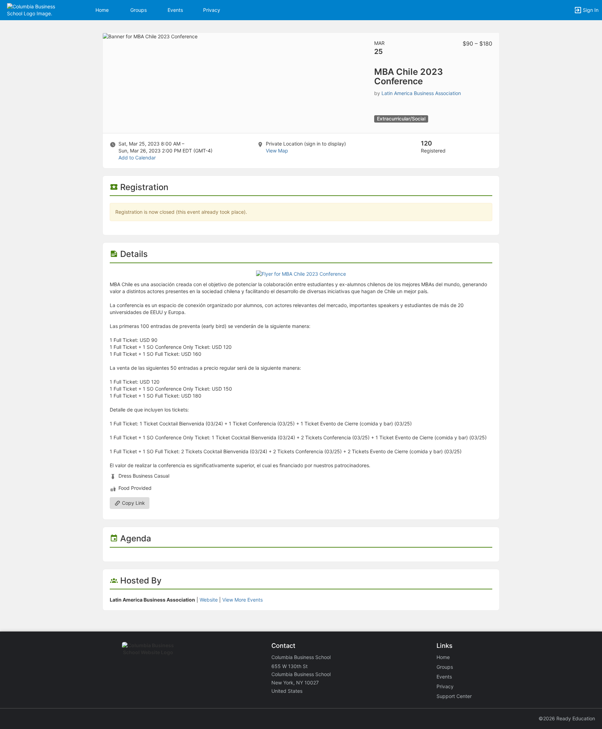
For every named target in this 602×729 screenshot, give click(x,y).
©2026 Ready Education (567, 718)
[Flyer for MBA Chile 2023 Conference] (301, 273)
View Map (277, 151)
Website (209, 600)
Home (443, 657)
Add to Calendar (137, 157)
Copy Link (133, 503)
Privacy (211, 10)
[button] (35, 10)
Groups (138, 10)
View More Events (242, 600)
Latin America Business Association (421, 93)
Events (175, 10)
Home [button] (102, 10)
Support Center (454, 696)
